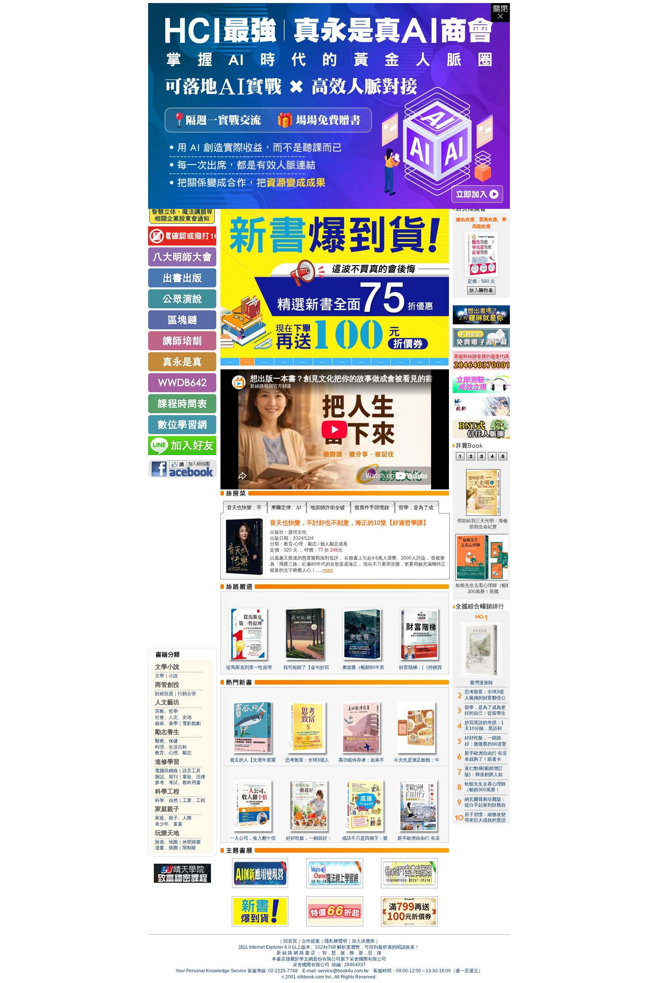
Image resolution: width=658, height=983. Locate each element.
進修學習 (167, 761)
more (328, 570)
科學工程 (167, 791)
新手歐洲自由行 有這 (419, 838)
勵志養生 (167, 732)
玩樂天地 (167, 833)
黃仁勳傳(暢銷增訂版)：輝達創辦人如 (484, 771)
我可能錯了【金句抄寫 (306, 667)
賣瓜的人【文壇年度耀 (253, 760)
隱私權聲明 (335, 941)
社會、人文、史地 (173, 717)
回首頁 (290, 941)
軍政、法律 (193, 776)
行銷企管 (187, 693)
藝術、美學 (166, 723)
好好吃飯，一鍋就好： (309, 838)
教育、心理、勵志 (173, 752)
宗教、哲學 (166, 711)
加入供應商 (363, 941)
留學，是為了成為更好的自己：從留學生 (485, 710)
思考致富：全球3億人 (307, 760)
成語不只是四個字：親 (365, 838)
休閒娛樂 (191, 842)
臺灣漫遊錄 (481, 682)
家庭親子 (167, 809)
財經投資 (164, 693)
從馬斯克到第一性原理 (249, 667)
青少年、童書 (168, 824)
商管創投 (167, 685)
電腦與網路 (166, 770)
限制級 (189, 847)
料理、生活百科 (171, 747)
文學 (159, 675)
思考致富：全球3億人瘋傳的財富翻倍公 (485, 695)
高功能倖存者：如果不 (361, 760)
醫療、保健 (166, 741)
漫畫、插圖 (166, 847)
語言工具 (191, 770)
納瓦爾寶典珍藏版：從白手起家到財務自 (485, 802)
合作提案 (311, 941)
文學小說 (167, 667)
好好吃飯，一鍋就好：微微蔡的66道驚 (485, 741)
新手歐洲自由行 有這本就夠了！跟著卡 (486, 756)
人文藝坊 (167, 702)
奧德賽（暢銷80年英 (363, 667)
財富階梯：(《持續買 (420, 667)
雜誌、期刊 (166, 776)
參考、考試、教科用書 (178, 782)
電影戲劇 (191, 723)
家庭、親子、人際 (173, 818)
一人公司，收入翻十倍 (253, 838)
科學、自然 (166, 800)
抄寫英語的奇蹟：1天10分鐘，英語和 (484, 725)
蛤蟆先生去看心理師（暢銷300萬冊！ (485, 787)
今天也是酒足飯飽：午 (416, 760)
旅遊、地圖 (166, 842)
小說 (173, 675)
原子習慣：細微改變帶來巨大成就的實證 (485, 817)
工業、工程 (193, 800)
